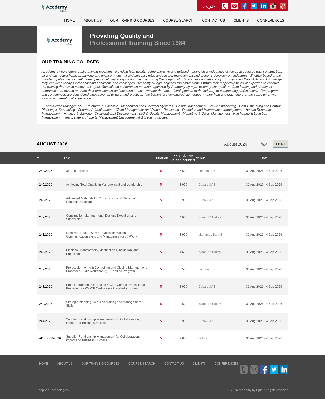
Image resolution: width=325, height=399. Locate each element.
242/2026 (45, 200)
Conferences (270, 20)
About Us (93, 20)
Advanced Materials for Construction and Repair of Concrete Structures (101, 200)
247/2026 (45, 217)
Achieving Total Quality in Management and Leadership (104, 184)
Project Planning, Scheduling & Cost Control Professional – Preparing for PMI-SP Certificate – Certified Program (107, 286)
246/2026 (45, 252)
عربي (209, 6)
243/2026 (45, 286)
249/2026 (45, 269)
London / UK (207, 171)
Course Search (178, 20)
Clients (241, 20)
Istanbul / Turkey (209, 217)
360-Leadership (77, 171)
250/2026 (45, 171)
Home (69, 20)
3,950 (183, 184)
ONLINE (204, 338)
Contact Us (213, 20)
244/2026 (45, 321)
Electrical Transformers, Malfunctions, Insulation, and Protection (102, 252)
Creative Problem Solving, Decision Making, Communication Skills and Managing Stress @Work (101, 234)
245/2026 (45, 184)
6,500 (183, 171)
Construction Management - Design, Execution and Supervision (101, 217)
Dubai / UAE (206, 184)
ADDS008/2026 (50, 338)
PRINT (280, 144)
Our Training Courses (132, 20)
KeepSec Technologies (53, 390)
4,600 (183, 217)
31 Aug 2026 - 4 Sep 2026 (264, 171)
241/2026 (45, 235)
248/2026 (45, 304)
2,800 (183, 338)
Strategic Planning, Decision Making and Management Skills (103, 303)
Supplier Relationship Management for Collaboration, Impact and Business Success (103, 321)
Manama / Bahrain (211, 235)
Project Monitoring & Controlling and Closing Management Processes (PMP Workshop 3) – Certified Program (106, 269)
